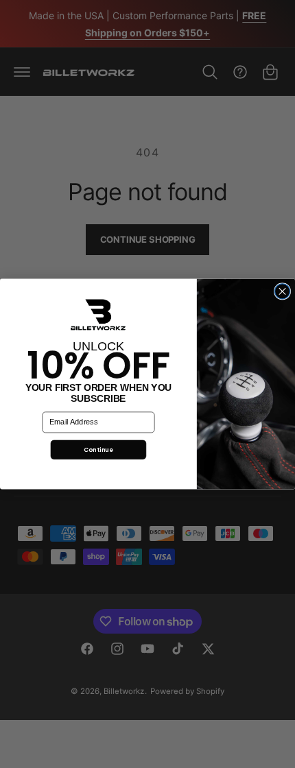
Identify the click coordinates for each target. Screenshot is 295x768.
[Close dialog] (282, 291)
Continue (98, 449)
